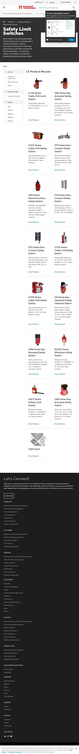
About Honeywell (9, 681)
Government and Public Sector (13, 593)
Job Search (7, 709)
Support (6, 722)
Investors (7, 690)
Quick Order (66, 2)
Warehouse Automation (11, 524)
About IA (6, 684)
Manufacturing (12, 82)
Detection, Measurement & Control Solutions (18, 556)
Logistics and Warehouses (12, 602)
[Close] (76, 748)
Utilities (6, 611)
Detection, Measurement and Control (15, 505)
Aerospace (7, 583)
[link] (38, 120)
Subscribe (9, 496)
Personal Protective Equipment (13, 509)
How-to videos (8, 669)
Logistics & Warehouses (12, 77)
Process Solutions (9, 562)
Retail (9, 85)
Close (71, 39)
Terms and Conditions (15, 752)
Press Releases (8, 696)
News (5, 693)
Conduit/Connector (14, 96)
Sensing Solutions (9, 515)
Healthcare (7, 596)
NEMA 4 (10, 121)
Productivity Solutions (11, 512)
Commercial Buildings (11, 587)
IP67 (9, 106)
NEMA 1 (10, 110)
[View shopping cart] (75, 2)
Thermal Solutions (10, 521)
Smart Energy (8, 518)
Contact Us (7, 719)
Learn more (66, 17)
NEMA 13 (11, 117)
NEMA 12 (11, 114)
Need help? (7, 672)
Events (6, 687)
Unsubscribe (8, 725)
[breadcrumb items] (4, 22)
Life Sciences (8, 599)
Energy (6, 590)
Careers (6, 706)
